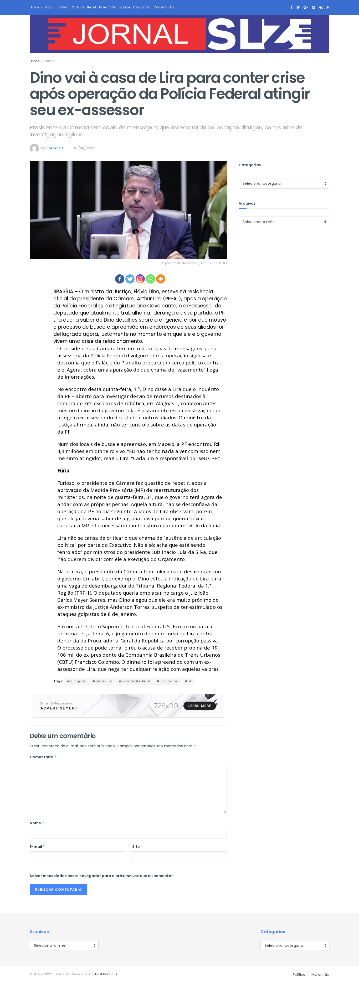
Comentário (43, 757)
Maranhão (107, 7)
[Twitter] (130, 279)
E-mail (37, 846)
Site (136, 846)
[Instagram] (140, 279)
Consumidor (163, 7)
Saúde (124, 7)
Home (34, 7)
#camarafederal (134, 681)
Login (49, 7)
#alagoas (76, 681)
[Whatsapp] (150, 279)
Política (63, 7)
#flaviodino (167, 681)
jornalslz (55, 148)
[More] (160, 279)
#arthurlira (102, 681)
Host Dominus (106, 974)
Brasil (91, 7)
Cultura (78, 7)
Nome (37, 823)
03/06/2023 (84, 148)
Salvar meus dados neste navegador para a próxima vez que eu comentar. (102, 875)
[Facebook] (119, 279)
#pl (187, 681)
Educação (141, 7)
